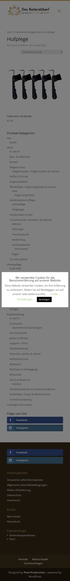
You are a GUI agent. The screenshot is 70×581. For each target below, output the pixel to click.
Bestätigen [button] (44, 299)
